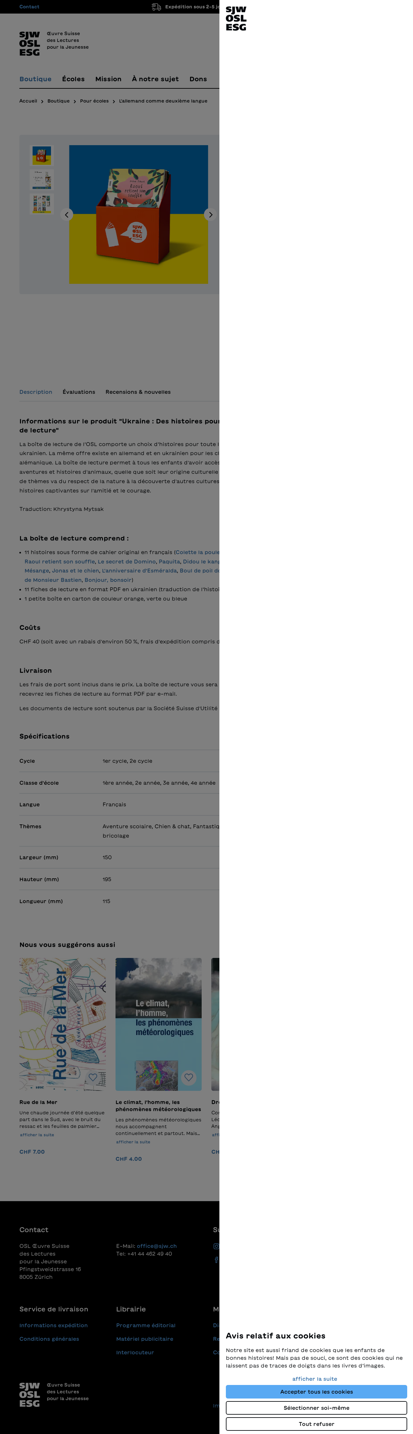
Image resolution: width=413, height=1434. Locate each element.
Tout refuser (317, 1424)
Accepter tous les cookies (316, 1391)
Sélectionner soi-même (316, 1407)
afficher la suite (314, 1378)
